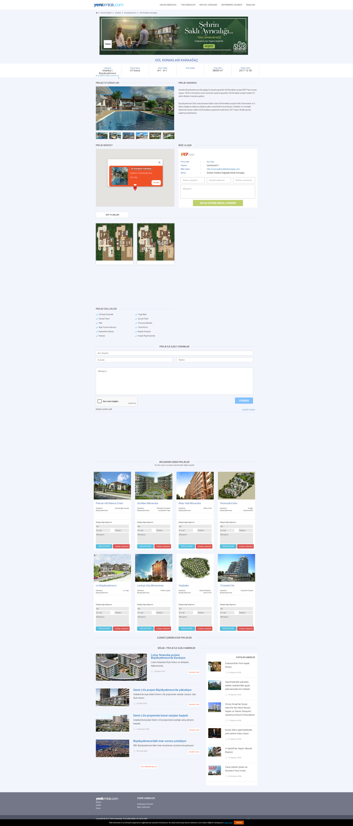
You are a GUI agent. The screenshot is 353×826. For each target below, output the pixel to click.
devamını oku (194, 672)
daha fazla (228, 823)
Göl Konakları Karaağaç (141, 168)
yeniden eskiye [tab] (248, 410)
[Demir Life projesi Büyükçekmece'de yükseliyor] (112, 697)
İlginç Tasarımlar (143, 807)
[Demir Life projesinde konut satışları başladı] (112, 723)
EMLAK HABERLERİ (168, 5)
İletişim (98, 802)
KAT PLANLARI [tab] (112, 215)
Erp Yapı (210, 162)
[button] (135, 188)
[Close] (159, 162)
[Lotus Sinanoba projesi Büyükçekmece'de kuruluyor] (121, 667)
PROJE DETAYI (104, 546)
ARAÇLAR (250, 5)
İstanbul (118, 13)
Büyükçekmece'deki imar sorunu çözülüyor (159, 741)
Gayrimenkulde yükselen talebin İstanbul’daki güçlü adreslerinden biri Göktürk (237, 685)
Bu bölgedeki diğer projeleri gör (107, 76)
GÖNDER (244, 400)
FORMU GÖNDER (122, 546)
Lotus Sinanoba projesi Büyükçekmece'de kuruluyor (168, 656)
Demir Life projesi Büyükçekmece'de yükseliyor (162, 690)
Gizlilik (98, 805)
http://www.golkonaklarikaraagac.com (223, 169)
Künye (98, 808)
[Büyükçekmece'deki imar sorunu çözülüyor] (112, 748)
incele (156, 182)
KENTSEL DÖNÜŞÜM (208, 5)
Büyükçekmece (130, 13)
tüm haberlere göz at (149, 767)
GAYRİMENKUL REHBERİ (231, 5)
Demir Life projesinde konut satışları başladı (160, 715)
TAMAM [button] (239, 822)
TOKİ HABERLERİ (188, 5)
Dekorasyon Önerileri (145, 804)
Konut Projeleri (106, 13)
